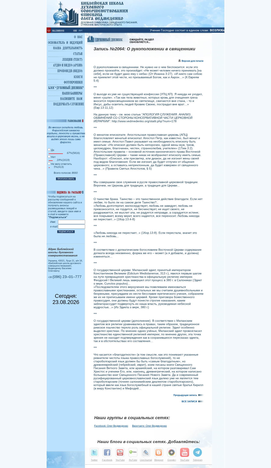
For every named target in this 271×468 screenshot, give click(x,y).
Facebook (107, 460)
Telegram (197, 460)
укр (75, 30)
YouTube (120, 460)
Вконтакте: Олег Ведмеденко (149, 425)
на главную (58, 30)
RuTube (133, 460)
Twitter (94, 460)
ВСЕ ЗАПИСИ (190, 401)
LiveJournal (146, 460)
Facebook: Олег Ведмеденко (111, 425)
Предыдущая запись (185, 395)
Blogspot (158, 460)
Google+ (171, 460)
